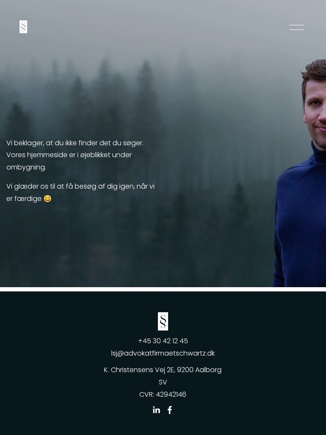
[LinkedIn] (156, 410)
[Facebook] (170, 410)
